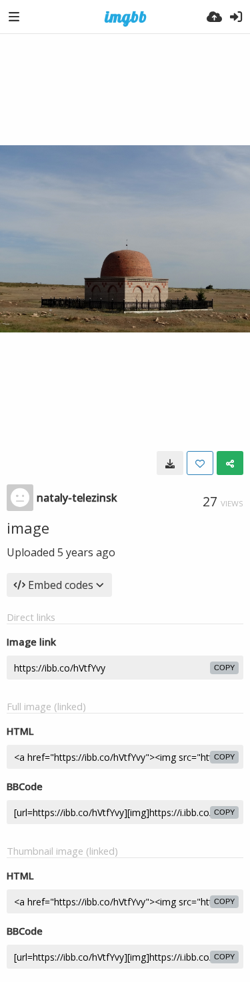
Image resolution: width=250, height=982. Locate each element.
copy (224, 668)
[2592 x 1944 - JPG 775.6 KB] (170, 463)
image (28, 528)
